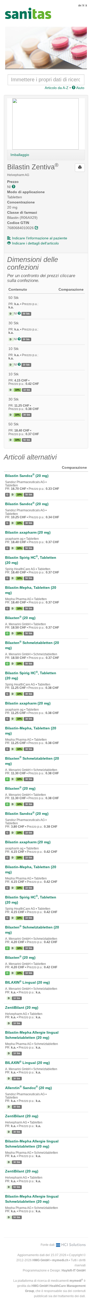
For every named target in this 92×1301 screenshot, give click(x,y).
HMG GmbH (41, 1260)
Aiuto (79, 88)
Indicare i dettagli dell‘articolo (35, 243)
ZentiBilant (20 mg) (21, 1007)
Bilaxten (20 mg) (20, 618)
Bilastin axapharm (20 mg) (28, 532)
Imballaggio (19, 155)
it (86, 5)
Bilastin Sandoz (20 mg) (27, 476)
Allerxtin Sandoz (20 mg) (28, 1088)
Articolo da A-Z (56, 88)
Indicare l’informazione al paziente (39, 238)
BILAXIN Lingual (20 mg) (27, 982)
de (79, 5)
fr (83, 5)
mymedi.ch (60, 1260)
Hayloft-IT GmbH (74, 1270)
